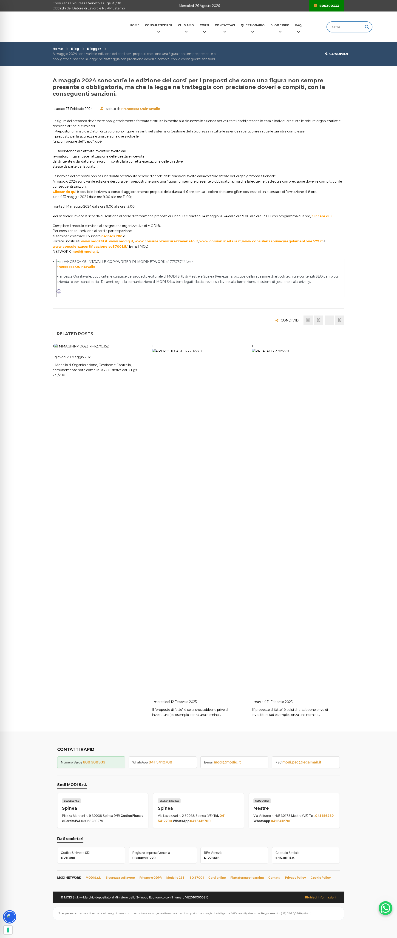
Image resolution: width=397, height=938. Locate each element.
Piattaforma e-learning (247, 877)
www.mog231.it (94, 241)
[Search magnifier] (367, 27)
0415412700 (111, 236)
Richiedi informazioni (320, 897)
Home (58, 49)
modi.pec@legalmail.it (301, 762)
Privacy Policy (295, 877)
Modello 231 (175, 877)
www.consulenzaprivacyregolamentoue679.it (282, 241)
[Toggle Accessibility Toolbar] (9, 917)
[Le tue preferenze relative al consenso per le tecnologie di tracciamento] (8, 930)
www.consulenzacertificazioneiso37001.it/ (90, 246)
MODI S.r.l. (93, 877)
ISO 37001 (196, 877)
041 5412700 (160, 762)
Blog (75, 49)
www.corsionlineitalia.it (220, 241)
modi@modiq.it (84, 252)
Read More (173, 688)
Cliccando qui (64, 192)
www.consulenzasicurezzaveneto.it (166, 241)
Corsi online (217, 877)
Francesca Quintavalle (140, 109)
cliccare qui (322, 216)
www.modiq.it (121, 241)
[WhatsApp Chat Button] (385, 908)
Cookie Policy (321, 877)
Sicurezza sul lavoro (120, 877)
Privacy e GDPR (150, 877)
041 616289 (324, 816)
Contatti (274, 877)
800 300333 (94, 762)
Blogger (94, 49)
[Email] (59, 291)
